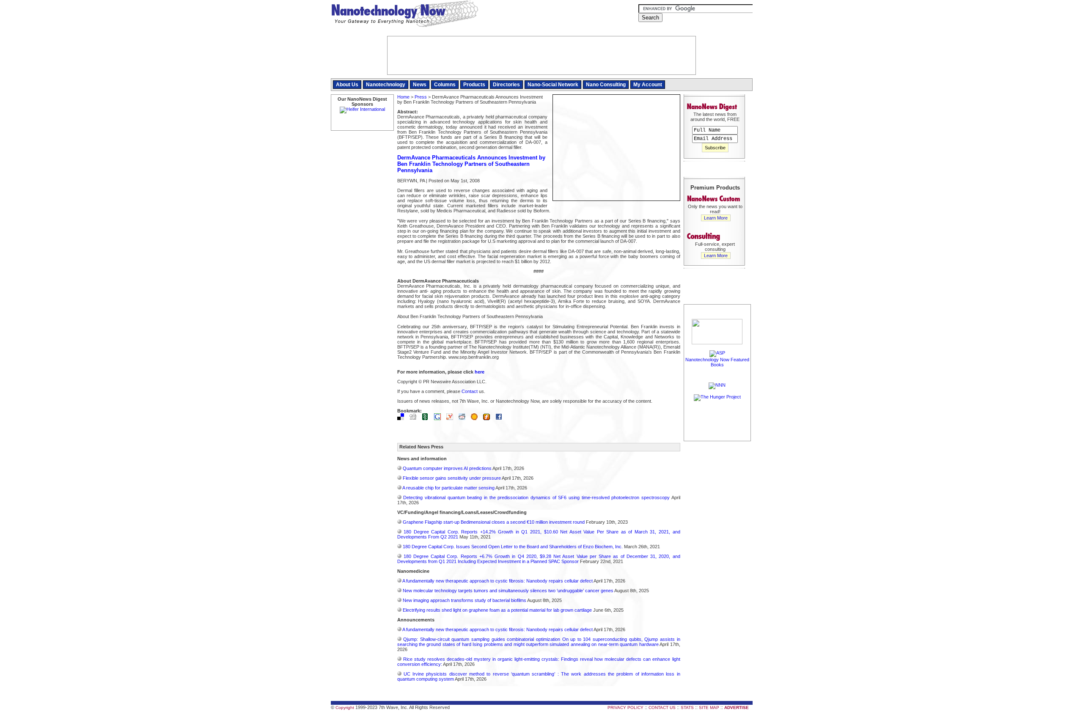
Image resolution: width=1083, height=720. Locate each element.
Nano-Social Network (553, 85)
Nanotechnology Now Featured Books (717, 362)
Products (474, 85)
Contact (470, 391)
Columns (445, 85)
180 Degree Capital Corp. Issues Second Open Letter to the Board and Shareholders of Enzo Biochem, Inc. (513, 546)
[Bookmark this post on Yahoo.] (451, 418)
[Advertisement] (717, 570)
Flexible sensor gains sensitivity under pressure (452, 478)
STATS (687, 707)
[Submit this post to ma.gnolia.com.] (476, 418)
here (479, 371)
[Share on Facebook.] (500, 418)
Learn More (716, 217)
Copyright (344, 707)
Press (421, 96)
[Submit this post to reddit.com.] (464, 418)
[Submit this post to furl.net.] (488, 418)
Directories (506, 85)
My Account (647, 85)
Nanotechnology (385, 85)
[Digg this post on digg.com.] (415, 418)
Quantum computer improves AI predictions (447, 468)
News (419, 85)
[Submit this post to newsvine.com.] (427, 418)
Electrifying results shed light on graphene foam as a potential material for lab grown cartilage (497, 610)
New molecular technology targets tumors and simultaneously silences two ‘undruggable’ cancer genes (508, 590)
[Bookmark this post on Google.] (439, 418)
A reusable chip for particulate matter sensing (448, 487)
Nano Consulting (606, 85)
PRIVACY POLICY (625, 707)
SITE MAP (709, 707)
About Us (347, 85)
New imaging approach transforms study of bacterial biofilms (464, 600)
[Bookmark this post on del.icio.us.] (402, 418)
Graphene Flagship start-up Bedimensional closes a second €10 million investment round (494, 522)
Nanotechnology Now (404, 15)
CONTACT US (662, 707)
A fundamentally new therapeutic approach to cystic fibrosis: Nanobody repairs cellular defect (497, 580)
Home (403, 96)
